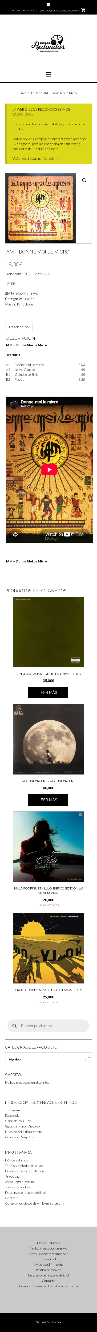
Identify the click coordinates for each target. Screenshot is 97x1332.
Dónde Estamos (16, 1160)
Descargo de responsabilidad (25, 1192)
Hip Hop (35, 93)
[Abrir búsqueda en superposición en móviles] (48, 1025)
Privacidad (12, 1176)
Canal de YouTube (18, 1121)
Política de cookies (18, 1187)
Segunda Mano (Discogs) (22, 1126)
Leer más (47, 692)
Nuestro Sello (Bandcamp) (23, 1132)
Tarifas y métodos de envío (24, 1166)
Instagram (12, 1110)
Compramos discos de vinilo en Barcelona (34, 1203)
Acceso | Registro (23, 10)
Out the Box (54, 1322)
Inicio (23, 93)
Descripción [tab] (19, 327)
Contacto (12, 1198)
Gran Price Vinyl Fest (20, 1137)
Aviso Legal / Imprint (19, 1182)
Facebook (12, 1115)
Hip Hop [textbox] (48, 1059)
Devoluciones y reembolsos (24, 1171)
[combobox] (48, 1057)
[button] (48, 75)
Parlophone (25, 304)
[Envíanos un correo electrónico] (48, 4)
